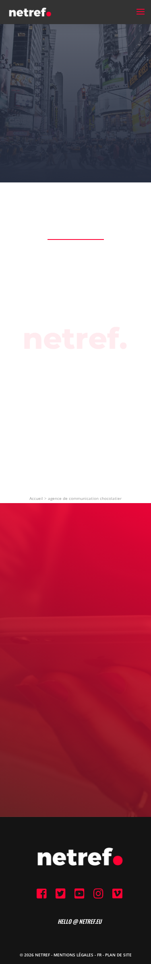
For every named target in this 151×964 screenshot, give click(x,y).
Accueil (36, 498)
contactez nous (75, 705)
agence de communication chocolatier (85, 498)
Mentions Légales (73, 955)
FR (99, 955)
